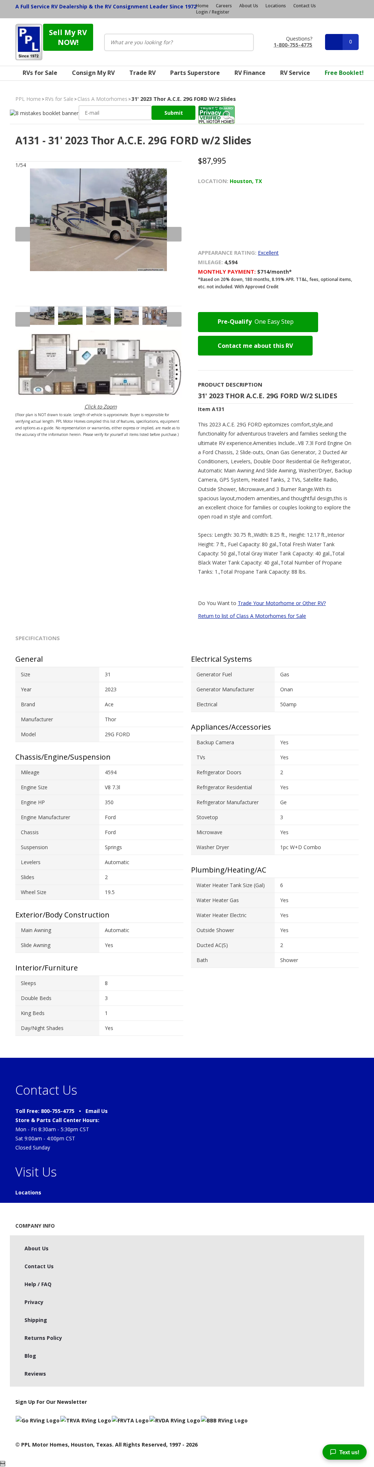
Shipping (35, 1319)
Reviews (35, 1373)
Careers (224, 6)
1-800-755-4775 (293, 44)
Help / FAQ (37, 1284)
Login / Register (212, 12)
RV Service (295, 73)
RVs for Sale (40, 73)
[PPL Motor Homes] (28, 42)
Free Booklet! (344, 73)
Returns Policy (43, 1337)
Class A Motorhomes (102, 98)
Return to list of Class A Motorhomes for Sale (252, 615)
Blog (30, 1355)
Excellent (268, 252)
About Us (248, 6)
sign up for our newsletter (51, 1401)
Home (202, 6)
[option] (98, 234)
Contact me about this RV (255, 346)
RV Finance (250, 73)
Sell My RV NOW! (68, 37)
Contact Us (304, 6)
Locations (276, 6)
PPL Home (28, 98)
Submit (173, 112)
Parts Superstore (195, 73)
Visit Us (36, 1171)
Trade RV (142, 73)
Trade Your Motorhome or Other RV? (282, 603)
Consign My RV (93, 73)
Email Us (96, 1110)
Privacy (33, 1302)
